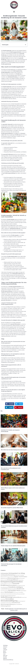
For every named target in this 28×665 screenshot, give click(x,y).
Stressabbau (9, 599)
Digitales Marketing (10, 576)
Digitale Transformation (20, 576)
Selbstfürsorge (7, 597)
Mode (4, 651)
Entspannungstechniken (12, 582)
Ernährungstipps (4, 583)
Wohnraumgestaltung (7, 604)
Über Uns (5, 655)
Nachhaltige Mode (14, 590)
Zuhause (5, 646)
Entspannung (20, 580)
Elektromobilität (4, 580)
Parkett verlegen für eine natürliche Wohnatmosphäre (13, 545)
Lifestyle (5, 649)
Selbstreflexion (17, 597)
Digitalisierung (4, 578)
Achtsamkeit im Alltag (17, 573)
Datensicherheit (4, 576)
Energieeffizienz (12, 580)
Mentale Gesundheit (12, 588)
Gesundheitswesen (4, 587)
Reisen (4, 652)
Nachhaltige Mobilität (4, 590)
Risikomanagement (11, 595)
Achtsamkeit (4, 573)
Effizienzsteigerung (12, 578)
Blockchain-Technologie (19, 575)
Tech (4, 654)
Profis (2, 608)
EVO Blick (5, 645)
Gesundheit (12, 585)
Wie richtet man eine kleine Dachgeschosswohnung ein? (14, 449)
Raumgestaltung (4, 595)
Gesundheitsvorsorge (21, 585)
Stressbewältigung (9, 601)
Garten (4, 648)
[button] (14, 12)
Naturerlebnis (16, 592)
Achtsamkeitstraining (8, 575)
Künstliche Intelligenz (16, 587)
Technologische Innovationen (6, 602)
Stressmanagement (21, 601)
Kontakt (5, 656)
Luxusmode (4, 588)
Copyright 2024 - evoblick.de (14, 663)
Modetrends (20, 588)
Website (5, 658)
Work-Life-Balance (18, 604)
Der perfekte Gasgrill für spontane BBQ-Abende (12, 507)
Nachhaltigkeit (9, 592)
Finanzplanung (9, 583)
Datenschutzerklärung (8, 659)
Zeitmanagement (6, 606)
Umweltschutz (16, 602)
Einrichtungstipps (21, 578)
